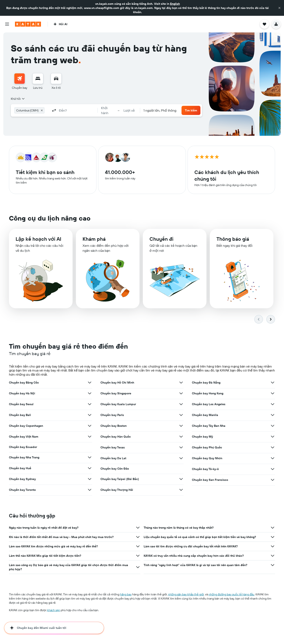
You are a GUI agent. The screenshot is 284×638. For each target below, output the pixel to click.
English (175, 4)
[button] (279, 7)
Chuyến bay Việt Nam (23, 436)
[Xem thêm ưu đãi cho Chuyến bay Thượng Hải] (181, 489)
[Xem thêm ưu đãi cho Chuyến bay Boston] (181, 425)
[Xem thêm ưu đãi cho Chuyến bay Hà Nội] (89, 393)
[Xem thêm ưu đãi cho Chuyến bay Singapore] (181, 393)
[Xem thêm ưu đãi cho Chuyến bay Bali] (89, 414)
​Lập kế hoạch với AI (38, 239)
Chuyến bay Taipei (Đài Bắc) (119, 479)
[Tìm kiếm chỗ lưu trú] (37, 78)
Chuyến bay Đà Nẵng (206, 382)
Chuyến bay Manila (205, 415)
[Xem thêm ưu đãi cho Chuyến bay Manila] (272, 414)
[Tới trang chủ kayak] (28, 24)
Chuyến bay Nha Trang (24, 457)
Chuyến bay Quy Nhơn (207, 458)
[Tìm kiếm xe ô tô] (56, 78)
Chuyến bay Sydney (22, 479)
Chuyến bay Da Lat (113, 458)
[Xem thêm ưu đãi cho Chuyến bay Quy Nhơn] (272, 458)
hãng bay (126, 594)
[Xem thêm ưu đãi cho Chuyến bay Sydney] (89, 478)
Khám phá (94, 239)
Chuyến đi (161, 239)
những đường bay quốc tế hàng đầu (231, 594)
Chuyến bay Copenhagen (26, 426)
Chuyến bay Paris (112, 415)
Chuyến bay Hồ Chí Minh (117, 382)
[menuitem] (19, 81)
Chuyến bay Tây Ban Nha (208, 426)
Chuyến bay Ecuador (23, 447)
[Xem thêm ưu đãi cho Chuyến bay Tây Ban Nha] (272, 425)
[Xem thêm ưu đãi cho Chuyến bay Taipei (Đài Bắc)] (181, 478)
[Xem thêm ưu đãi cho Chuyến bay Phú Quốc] (272, 447)
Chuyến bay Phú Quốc (207, 447)
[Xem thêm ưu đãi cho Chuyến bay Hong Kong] (272, 393)
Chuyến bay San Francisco (210, 480)
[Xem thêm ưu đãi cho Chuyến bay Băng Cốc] (89, 382)
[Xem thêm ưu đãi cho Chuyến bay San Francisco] (272, 479)
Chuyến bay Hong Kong (207, 393)
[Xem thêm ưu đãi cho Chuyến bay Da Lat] (181, 458)
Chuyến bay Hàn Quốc (115, 436)
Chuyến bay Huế (20, 468)
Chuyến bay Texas (112, 447)
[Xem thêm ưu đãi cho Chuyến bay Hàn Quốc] (181, 436)
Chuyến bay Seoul (21, 404)
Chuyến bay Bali (20, 415)
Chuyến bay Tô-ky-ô (205, 469)
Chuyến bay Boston (113, 426)
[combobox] (18, 99)
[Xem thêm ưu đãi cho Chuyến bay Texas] (181, 447)
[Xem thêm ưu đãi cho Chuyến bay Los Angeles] (272, 404)
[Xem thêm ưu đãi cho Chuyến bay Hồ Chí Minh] (181, 382)
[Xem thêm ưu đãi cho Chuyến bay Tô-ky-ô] (272, 468)
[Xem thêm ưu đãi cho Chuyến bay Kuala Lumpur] (181, 404)
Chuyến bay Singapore (115, 393)
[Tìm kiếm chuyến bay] (19, 78)
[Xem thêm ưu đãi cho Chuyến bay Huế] (89, 468)
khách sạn (53, 610)
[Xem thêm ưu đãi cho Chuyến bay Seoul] (89, 404)
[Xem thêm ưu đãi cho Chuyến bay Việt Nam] (89, 436)
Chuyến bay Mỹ (202, 436)
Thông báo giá (232, 239)
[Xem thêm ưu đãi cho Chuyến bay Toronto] (89, 489)
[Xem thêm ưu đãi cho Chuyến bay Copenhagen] (89, 425)
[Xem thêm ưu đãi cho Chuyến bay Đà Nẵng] (272, 382)
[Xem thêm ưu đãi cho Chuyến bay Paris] (181, 414)
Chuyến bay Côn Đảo (114, 468)
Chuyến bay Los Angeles (208, 404)
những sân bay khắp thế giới (186, 594)
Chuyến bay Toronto (22, 490)
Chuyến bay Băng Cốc (24, 382)
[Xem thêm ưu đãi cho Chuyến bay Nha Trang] (89, 457)
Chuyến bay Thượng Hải (116, 490)
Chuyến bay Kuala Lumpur (118, 404)
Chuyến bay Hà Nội (22, 393)
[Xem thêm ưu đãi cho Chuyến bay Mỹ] (272, 436)
